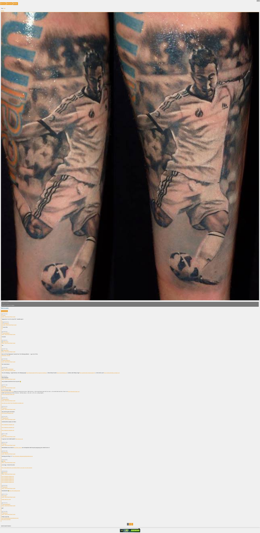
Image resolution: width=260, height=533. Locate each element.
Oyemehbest (6, 333)
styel (4, 315)
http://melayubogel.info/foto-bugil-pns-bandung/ (36, 372)
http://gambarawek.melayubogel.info (87, 372)
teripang (5, 487)
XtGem (12, 305)
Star (6, 303)
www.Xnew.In (6, 360)
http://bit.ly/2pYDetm (6, 519)
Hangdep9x (6, 399)
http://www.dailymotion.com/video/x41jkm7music (17, 467)
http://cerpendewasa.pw (62, 372)
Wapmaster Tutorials (6, 355)
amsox (4, 435)
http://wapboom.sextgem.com (8, 424)
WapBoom (5, 418)
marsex (5, 408)
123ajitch (6, 323)
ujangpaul (5, 452)
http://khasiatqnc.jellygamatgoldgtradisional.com (23, 456)
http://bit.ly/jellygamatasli (14, 490)
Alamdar (5, 472)
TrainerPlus (5, 350)
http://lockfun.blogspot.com (7, 413)
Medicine (5, 513)
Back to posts (4, 308)
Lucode (4, 495)
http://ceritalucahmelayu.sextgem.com (112, 372)
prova (4, 386)
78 (2, 303)
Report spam (12, 316)
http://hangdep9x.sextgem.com (16, 403)
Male (4, 8)
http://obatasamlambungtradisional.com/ (10, 518)
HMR (4, 461)
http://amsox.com (19, 438)
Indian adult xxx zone (6, 499)
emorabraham (6, 504)
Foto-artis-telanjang (8, 369)
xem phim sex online (6, 403)
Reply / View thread (6, 316)
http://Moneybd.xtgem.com (7, 391)
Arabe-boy (5, 341)
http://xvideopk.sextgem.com (8, 476)
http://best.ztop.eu (18, 447)
